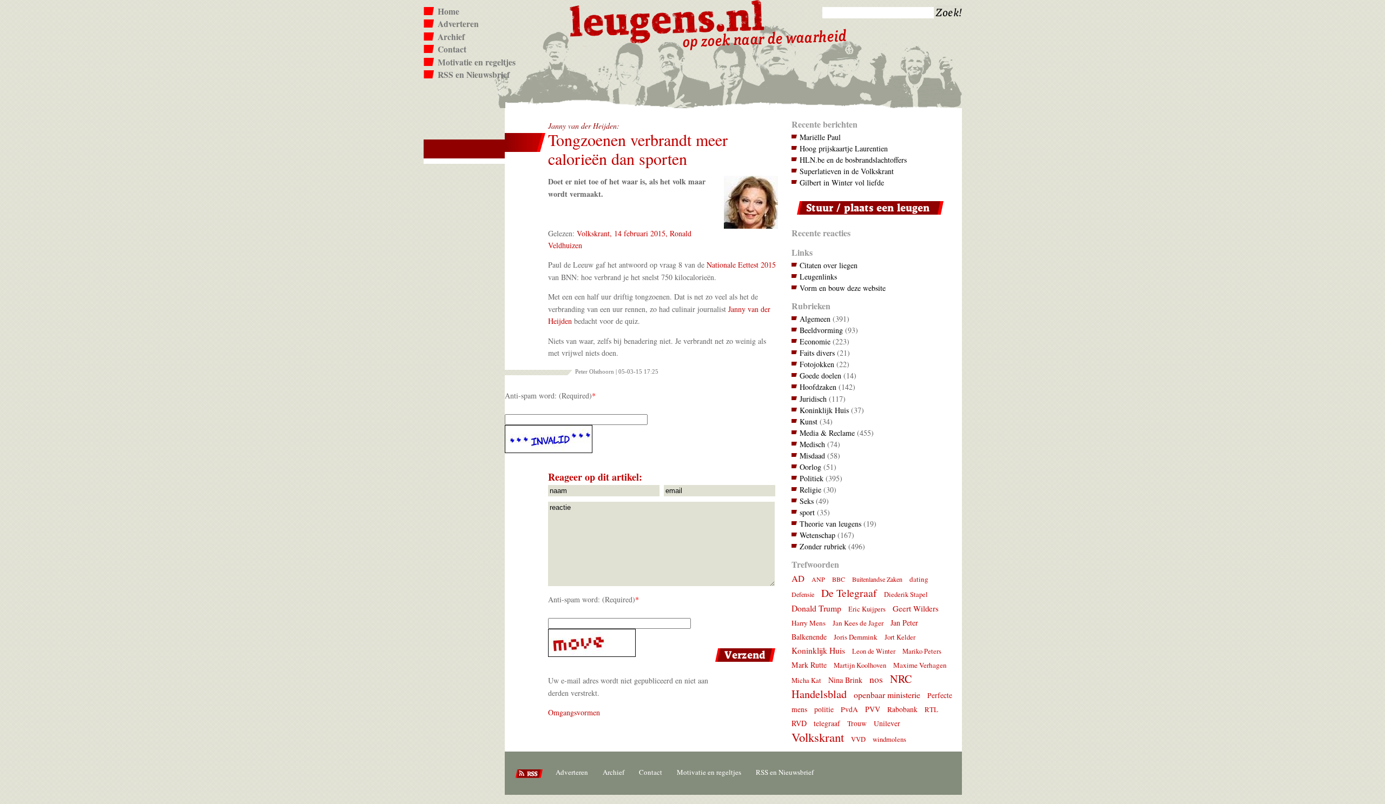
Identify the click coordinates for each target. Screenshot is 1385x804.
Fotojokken (817, 364)
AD (798, 578)
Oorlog (810, 467)
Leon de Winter (873, 651)
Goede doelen (820, 375)
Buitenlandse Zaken (877, 579)
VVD (858, 739)
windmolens (889, 739)
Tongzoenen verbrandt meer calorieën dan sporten (638, 149)
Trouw (857, 723)
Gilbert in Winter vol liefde (842, 182)
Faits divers (817, 353)
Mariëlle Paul (820, 137)
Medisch (812, 444)
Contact (452, 49)
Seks (807, 501)
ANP (818, 579)
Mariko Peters (921, 651)
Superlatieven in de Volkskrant (847, 171)
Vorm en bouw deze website (843, 288)
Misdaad (812, 455)
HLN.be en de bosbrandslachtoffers (853, 160)
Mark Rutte (809, 665)
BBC (838, 579)
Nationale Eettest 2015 (741, 265)
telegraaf (827, 723)
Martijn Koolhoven (860, 665)
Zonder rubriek (823, 546)
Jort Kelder (900, 637)
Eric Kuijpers (867, 609)
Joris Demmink (856, 637)
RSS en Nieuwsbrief (474, 75)
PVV (872, 709)
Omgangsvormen (574, 712)
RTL (931, 709)
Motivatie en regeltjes (477, 62)
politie (824, 709)
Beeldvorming (821, 330)
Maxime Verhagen (920, 665)
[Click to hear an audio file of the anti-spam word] (641, 439)
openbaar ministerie (887, 694)
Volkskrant (818, 737)
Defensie (803, 594)
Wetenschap (817, 535)
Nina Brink (845, 680)
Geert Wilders (916, 608)
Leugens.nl (668, 20)
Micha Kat (806, 680)
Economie (815, 341)
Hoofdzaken (818, 387)
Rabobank (902, 709)
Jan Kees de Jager (858, 623)
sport (807, 512)
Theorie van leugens (830, 524)
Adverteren (458, 24)
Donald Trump (816, 608)
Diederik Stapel (906, 594)
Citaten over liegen (829, 265)
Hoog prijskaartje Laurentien (844, 148)
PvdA (849, 709)
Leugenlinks (818, 276)
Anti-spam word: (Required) (548, 395)
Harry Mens (809, 623)
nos (876, 679)
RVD (799, 723)
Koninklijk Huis (824, 410)
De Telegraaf (849, 593)
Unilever (887, 723)
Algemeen (815, 319)
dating (918, 579)
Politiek (811, 478)
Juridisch (813, 399)
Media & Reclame (827, 433)
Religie (810, 489)
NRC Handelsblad (852, 686)
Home (448, 11)
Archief (451, 37)
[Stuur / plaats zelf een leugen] (868, 217)
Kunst (808, 421)
